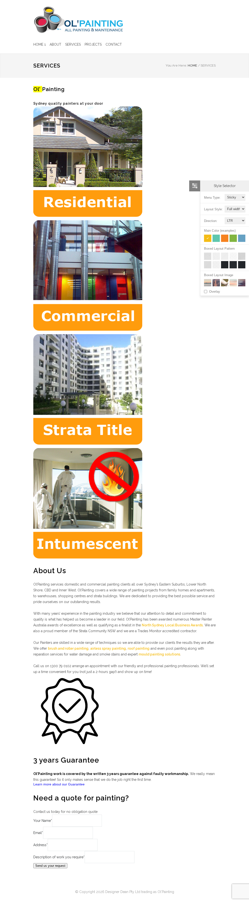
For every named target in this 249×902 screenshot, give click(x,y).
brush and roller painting (68, 648)
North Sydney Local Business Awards (172, 625)
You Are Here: (176, 65)
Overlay (214, 291)
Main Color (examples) (220, 230)
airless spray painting (108, 648)
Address (40, 845)
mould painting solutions (159, 654)
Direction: (210, 220)
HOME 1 (39, 44)
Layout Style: (213, 209)
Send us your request (50, 866)
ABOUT (55, 44)
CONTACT (114, 44)
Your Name (42, 821)
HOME (192, 65)
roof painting (139, 648)
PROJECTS (93, 44)
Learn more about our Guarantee (59, 784)
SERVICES (73, 44)
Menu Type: (212, 197)
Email (38, 833)
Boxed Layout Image (218, 275)
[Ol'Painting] (78, 20)
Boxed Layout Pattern (219, 248)
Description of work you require (59, 857)
